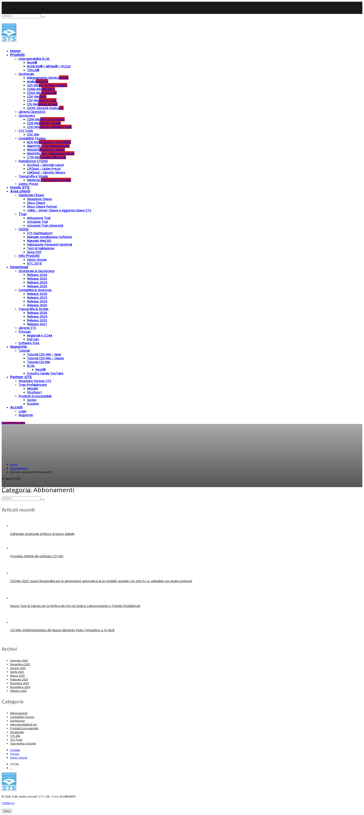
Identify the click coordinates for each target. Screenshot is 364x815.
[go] (43, 17)
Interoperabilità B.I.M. (23, 724)
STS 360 (15, 736)
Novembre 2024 (20, 687)
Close (6, 811)
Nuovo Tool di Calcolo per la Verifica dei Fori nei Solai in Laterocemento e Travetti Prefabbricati (75, 606)
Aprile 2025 (17, 672)
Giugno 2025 (18, 668)
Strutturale (17, 732)
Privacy (14, 754)
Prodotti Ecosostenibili (24, 728)
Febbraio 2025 (19, 679)
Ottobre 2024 (18, 691)
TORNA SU (8, 803)
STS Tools (16, 740)
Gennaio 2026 (19, 660)
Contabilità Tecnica (22, 717)
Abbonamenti (18, 713)
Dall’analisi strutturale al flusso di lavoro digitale (42, 534)
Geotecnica (17, 721)
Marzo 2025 (17, 675)
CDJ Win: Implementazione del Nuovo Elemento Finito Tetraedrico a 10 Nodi (62, 630)
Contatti (15, 750)
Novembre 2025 (20, 664)
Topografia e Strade (23, 743)
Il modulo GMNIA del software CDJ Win (36, 556)
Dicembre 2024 (19, 683)
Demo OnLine (18, 757)
